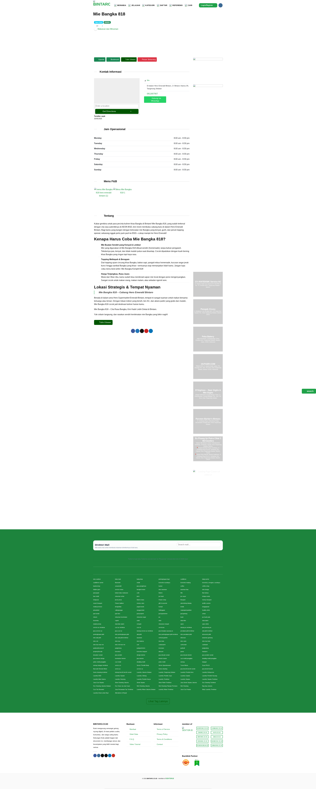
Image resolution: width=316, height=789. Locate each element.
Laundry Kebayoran (208, 672)
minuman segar (141, 617)
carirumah (183, 644)
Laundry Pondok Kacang (209, 675)
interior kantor (163, 658)
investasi (161, 648)
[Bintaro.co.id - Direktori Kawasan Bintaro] (101, 5)
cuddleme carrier (98, 582)
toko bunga (205, 589)
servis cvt (118, 665)
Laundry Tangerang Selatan (167, 672)
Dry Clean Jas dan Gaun (122, 686)
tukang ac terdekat (186, 627)
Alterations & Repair (121, 693)
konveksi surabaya (164, 582)
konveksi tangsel (142, 651)
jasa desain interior (186, 655)
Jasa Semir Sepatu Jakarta (188, 682)
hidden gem (96, 589)
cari (138, 644)
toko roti (95, 641)
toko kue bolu (206, 641)
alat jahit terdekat (207, 631)
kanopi (161, 606)
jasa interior (140, 658)
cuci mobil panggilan (186, 658)
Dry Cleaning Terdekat (209, 682)
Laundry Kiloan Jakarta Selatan (146, 689)
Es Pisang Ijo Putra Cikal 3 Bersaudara (208, 439)
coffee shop (205, 586)
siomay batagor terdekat (100, 665)
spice (182, 624)
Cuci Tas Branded (98, 689)
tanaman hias (184, 589)
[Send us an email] (106, 755)
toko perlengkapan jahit (122, 634)
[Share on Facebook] (133, 331)
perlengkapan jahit (98, 634)
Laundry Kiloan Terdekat (166, 689)
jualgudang (205, 648)
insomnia (96, 620)
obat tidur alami (119, 624)
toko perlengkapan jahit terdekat (168, 634)
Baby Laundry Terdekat (209, 689)
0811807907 (152, 94)
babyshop (140, 579)
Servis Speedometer (165, 665)
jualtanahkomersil (98, 648)
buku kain (118, 579)
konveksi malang (185, 582)
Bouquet (182, 599)
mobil (138, 582)
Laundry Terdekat (164, 679)
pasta (182, 651)
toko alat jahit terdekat (121, 637)
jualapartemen (141, 648)
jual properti (140, 613)
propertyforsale (97, 651)
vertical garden (163, 637)
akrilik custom (206, 603)
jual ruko (117, 613)
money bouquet (206, 599)
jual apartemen (163, 613)
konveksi (117, 651)
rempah (139, 624)
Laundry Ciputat (120, 675)
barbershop (96, 586)
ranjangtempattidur (186, 610)
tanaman (139, 637)
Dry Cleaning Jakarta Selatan (102, 686)
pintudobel (96, 610)
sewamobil (118, 586)
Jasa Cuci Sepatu (98, 682)
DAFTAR (163, 5)
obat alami (205, 620)
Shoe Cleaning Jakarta (122, 682)
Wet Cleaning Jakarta (143, 686)
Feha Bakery (208, 336)
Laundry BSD (97, 675)
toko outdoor (97, 579)
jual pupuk (96, 593)
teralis (182, 606)
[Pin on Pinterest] (146, 331)
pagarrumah (140, 606)
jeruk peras (118, 599)
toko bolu (161, 641)
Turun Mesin (184, 665)
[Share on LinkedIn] (151, 331)
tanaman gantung (207, 637)
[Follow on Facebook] (95, 755)
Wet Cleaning (184, 686)
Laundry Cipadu (185, 675)
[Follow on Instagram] (220, 5)
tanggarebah (140, 610)
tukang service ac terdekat (145, 631)
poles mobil (162, 662)
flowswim (117, 582)
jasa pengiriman (141, 586)
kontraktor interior (120, 658)
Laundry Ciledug (142, 675)
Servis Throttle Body (143, 665)
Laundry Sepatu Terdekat (209, 679)
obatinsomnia (97, 624)
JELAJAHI (135, 5)
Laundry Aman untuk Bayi (101, 693)
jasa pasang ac (206, 627)
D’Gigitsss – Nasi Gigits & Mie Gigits (208, 391)
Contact (160, 744)
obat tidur (183, 620)
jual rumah (96, 613)
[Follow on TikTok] (102, 755)
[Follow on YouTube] (113, 755)
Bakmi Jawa (140, 599)
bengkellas (118, 606)
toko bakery (140, 641)
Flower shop (162, 599)
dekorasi (183, 637)
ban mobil (96, 596)
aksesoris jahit (206, 634)
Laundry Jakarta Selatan (144, 672)
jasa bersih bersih (207, 669)
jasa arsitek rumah (207, 655)
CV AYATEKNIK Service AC (208, 282)
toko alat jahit (97, 637)
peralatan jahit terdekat (187, 631)
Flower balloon (119, 603)
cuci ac (139, 627)
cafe (138, 593)
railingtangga (119, 610)
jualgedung (118, 648)
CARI (190, 5)
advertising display (186, 603)
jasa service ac (97, 631)
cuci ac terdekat (120, 627)
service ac (140, 669)
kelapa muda (206, 596)
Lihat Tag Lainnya (158, 701)
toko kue (117, 641)
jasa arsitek (118, 655)
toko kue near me (98, 644)
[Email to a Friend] (142, 331)
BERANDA (121, 5)
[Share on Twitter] (137, 331)
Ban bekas (205, 593)
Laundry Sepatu (185, 679)
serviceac (162, 627)
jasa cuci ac (118, 631)
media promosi (97, 606)
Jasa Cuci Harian (185, 689)
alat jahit (139, 634)
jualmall (182, 648)
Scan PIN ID (206, 665)
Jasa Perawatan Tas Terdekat (124, 689)
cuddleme (183, 579)
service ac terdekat (99, 627)
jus (159, 617)
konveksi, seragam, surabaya (211, 582)
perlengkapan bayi (164, 579)
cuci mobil (118, 662)
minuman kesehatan (121, 617)
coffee (182, 586)
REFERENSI (177, 5)
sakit (138, 620)
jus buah (161, 596)
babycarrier (205, 579)
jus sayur (183, 596)
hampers (204, 651)
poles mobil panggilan (99, 662)
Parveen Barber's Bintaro (208, 419)
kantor (160, 586)
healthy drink (206, 610)
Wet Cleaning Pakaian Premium (168, 686)
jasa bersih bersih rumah (187, 669)
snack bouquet (97, 603)
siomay (182, 662)
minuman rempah (164, 624)
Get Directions (109, 111)
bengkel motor (141, 589)
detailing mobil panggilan (209, 658)
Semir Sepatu (141, 682)
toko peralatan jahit (186, 634)
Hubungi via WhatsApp (156, 99)
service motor (119, 589)
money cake (140, 603)
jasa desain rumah (164, 655)
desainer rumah (98, 655)
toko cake (183, 641)
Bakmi (160, 593)
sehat (204, 613)
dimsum (161, 651)
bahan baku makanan (121, 593)
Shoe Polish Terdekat (165, 682)
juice (138, 596)
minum (95, 617)
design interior (141, 655)
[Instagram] (146, 107)
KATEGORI (150, 5)
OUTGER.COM (208, 364)
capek (117, 620)
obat (160, 620)
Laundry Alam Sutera (99, 679)
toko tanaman (163, 589)
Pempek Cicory (208, 309)
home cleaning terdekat (100, 672)
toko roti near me (120, 644)
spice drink (205, 624)
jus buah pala (206, 617)
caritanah (205, 644)
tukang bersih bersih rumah (123, 672)
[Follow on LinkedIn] (109, 755)
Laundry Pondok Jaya (165, 675)
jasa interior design (98, 658)
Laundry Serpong (120, 679)
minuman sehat (119, 596)
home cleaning (163, 669)
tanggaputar (205, 606)
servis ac (118, 669)
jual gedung (183, 613)
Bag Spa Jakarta (207, 686)
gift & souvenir (163, 603)
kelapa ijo (96, 599)
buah (181, 617)
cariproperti (162, 644)
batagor (204, 662)
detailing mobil (141, 662)
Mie (148, 80)
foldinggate (162, 610)
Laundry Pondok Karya (144, 679)
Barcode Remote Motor (100, 669)
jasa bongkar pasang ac (166, 631)
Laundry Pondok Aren (186, 672)
